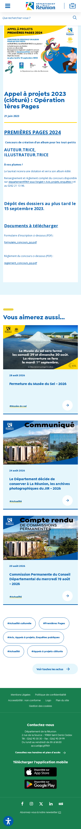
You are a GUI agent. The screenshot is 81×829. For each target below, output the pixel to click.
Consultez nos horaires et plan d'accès (37, 753)
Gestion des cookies (40, 706)
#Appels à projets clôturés (47, 652)
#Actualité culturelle (19, 623)
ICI (59, 812)
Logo (48, 700)
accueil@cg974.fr (40, 746)
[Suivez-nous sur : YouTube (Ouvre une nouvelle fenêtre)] (61, 804)
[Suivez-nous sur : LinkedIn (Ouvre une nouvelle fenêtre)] (51, 804)
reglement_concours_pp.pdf (20, 263)
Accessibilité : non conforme (24, 700)
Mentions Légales (20, 695)
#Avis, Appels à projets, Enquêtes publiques (33, 638)
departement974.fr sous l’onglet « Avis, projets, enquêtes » (41, 182)
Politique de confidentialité (50, 695)
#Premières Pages (54, 623)
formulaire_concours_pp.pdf (20, 242)
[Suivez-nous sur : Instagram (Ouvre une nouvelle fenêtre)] (31, 804)
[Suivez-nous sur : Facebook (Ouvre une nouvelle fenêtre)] (22, 804)
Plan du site (62, 700)
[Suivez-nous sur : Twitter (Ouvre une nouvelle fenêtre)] (41, 804)
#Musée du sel (18, 406)
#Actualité (16, 501)
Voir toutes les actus (50, 669)
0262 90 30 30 (34, 739)
